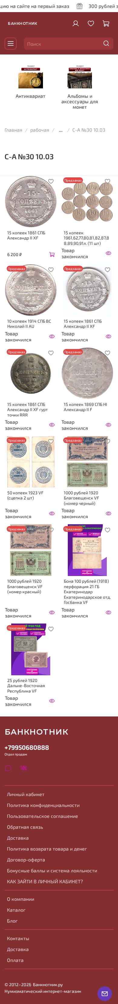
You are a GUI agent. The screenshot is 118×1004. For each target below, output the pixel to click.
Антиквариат (30, 96)
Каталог (16, 910)
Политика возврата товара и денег (47, 848)
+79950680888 (27, 747)
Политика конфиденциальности (43, 805)
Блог (12, 920)
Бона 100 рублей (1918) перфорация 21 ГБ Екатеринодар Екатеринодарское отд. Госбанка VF (87, 591)
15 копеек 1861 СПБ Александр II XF (26, 235)
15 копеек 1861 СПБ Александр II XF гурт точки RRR (27, 409)
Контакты (18, 938)
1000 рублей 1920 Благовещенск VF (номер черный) (81, 498)
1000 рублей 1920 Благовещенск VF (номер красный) (25, 586)
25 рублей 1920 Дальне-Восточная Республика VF (26, 685)
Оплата (15, 960)
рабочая (39, 130)
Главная (13, 130)
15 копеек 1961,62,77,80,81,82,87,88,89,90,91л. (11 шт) (86, 238)
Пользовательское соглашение (42, 816)
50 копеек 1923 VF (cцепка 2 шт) (25, 495)
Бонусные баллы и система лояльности (52, 870)
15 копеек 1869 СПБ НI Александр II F (85, 407)
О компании (20, 899)
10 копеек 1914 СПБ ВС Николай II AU (29, 323)
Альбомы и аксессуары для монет (79, 101)
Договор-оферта (26, 859)
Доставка (18, 838)
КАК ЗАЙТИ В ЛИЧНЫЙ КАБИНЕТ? (45, 881)
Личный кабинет (25, 794)
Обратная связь (25, 827)
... (61, 130)
